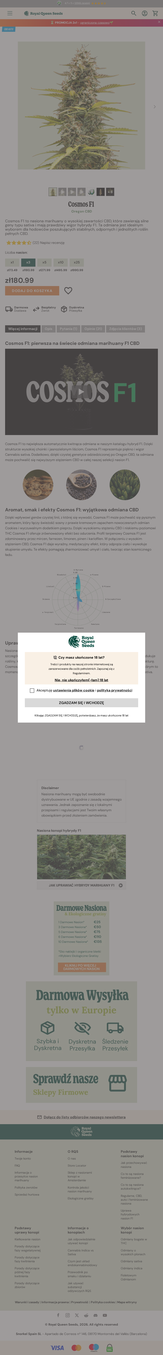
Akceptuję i (84, 690)
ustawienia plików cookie (73, 690)
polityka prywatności (114, 690)
